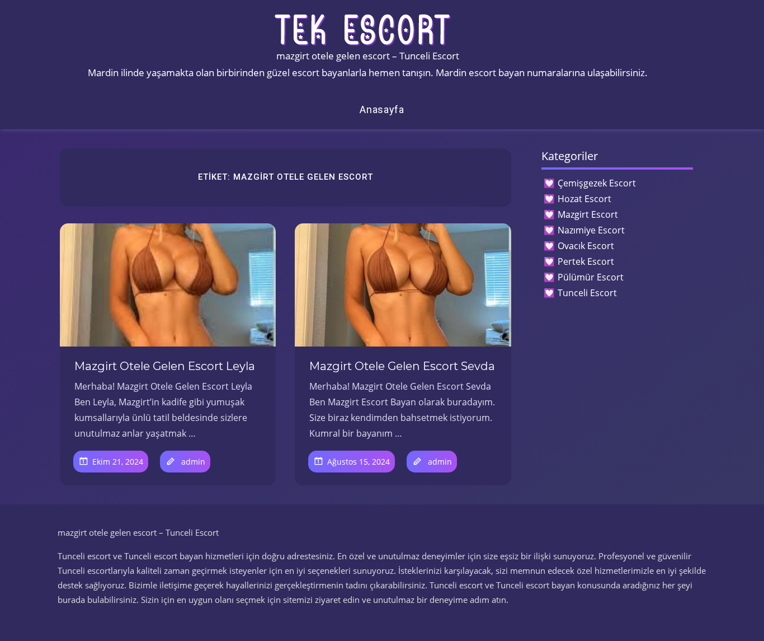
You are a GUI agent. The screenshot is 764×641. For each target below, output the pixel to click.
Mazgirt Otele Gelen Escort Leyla (164, 366)
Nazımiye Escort (591, 230)
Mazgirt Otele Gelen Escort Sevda (402, 366)
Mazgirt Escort (588, 214)
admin (193, 461)
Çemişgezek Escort (597, 183)
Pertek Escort (586, 261)
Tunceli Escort (587, 293)
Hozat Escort (584, 199)
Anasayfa (382, 109)
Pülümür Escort (591, 277)
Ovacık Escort (586, 246)
